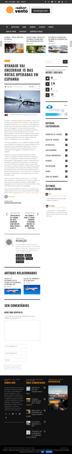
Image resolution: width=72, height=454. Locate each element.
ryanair (12, 203)
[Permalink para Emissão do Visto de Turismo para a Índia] (28, 388)
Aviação (7, 61)
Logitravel (36, 192)
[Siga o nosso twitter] (48, 78)
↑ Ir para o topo (64, 448)
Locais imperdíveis (53, 155)
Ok (42, 452)
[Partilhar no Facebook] (36, 87)
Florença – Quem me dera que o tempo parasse (33, 402)
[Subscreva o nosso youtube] (48, 90)
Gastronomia (51, 150)
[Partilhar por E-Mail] (39, 88)
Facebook (21, 258)
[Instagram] (52, 2)
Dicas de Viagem (52, 139)
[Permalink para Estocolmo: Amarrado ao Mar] (28, 423)
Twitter (29, 255)
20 (44, 387)
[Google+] (48, 2)
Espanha (20, 124)
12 (44, 399)
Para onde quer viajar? (41, 11)
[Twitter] (59, 2)
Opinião (49, 160)
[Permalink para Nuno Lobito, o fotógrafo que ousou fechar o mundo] (28, 411)
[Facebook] (45, 2)
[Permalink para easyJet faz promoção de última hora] (32, 289)
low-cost (20, 142)
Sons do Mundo (52, 176)
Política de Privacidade (18, 448)
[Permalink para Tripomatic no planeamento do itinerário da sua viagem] (28, 432)
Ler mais (49, 452)
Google (30, 258)
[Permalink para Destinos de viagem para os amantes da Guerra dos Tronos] (36, 49)
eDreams (21, 192)
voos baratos (18, 203)
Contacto (27, 448)
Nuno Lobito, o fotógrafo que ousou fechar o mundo (34, 413)
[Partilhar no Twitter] (39, 87)
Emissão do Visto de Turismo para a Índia (34, 391)
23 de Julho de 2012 (18, 87)
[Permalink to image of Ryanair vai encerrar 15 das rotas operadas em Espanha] (22, 101)
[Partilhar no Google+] (33, 88)
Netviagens (28, 192)
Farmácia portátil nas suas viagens (58, 195)
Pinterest (21, 261)
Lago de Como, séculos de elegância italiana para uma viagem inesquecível (13, 39)
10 (44, 410)
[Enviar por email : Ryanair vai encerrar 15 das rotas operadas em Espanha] (6, 196)
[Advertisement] (43, 17)
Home (5, 448)
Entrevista (50, 144)
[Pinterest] (55, 2)
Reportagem (50, 166)
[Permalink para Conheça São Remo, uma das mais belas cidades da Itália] (58, 49)
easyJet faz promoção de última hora (31, 279)
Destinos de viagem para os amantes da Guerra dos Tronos (35, 39)
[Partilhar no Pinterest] (36, 88)
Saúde (48, 171)
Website (21, 255)
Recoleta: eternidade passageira (58, 207)
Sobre (10, 448)
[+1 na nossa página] (48, 95)
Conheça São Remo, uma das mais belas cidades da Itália (57, 39)
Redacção (9, 43)
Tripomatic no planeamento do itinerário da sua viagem (34, 434)
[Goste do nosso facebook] (48, 84)
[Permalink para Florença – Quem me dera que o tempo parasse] (28, 400)
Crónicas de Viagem (54, 134)
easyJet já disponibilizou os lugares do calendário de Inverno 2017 (12, 281)
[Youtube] (62, 2)
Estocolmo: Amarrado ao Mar (36, 424)
